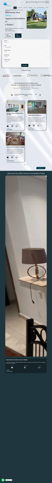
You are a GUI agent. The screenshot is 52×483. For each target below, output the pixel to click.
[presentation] (12, 95)
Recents (16, 94)
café (36, 94)
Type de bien (6, 55)
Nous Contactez (18, 36)
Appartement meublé (26, 95)
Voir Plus (40, 168)
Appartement (21, 94)
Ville (5, 45)
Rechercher (25, 65)
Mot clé (5, 40)
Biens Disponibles (9, 36)
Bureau (30, 94)
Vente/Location (7, 50)
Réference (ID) (7, 59)
